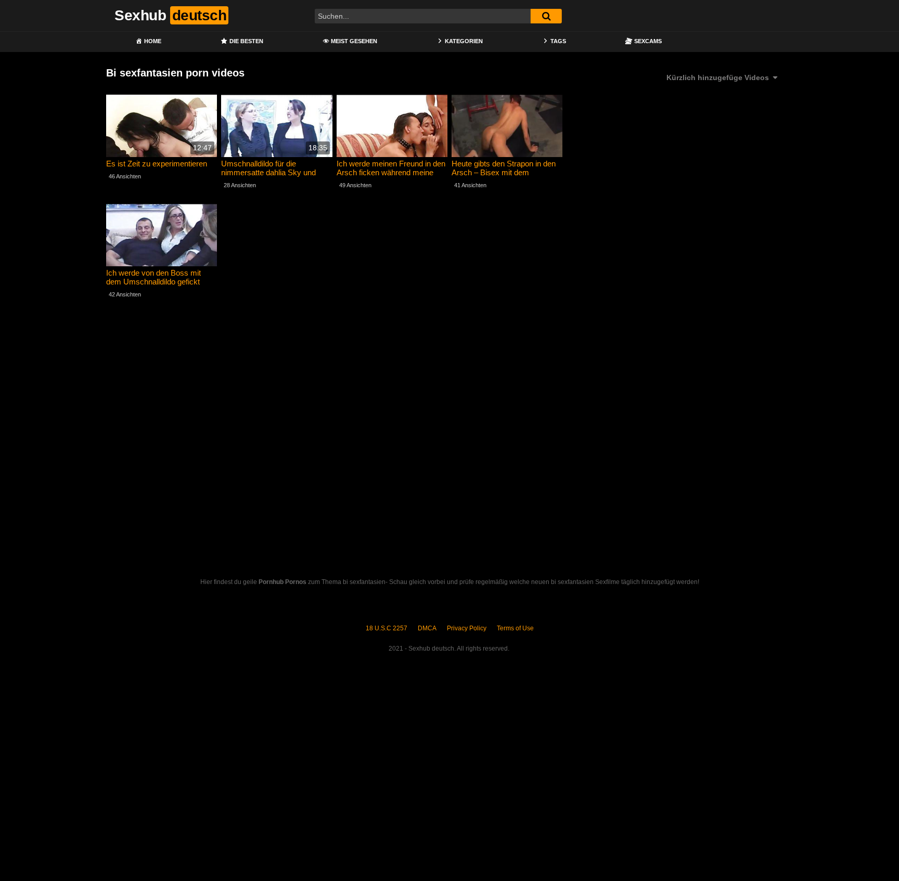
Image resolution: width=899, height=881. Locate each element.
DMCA (427, 628)
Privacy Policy (466, 628)
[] (546, 16)
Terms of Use (515, 628)
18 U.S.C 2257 (386, 628)
